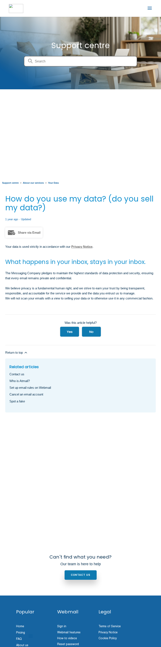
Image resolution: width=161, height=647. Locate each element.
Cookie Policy (108, 638)
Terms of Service (110, 626)
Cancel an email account (26, 394)
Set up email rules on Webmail (30, 387)
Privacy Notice (81, 246)
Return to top (14, 352)
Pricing (20, 632)
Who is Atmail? (19, 381)
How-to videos (67, 638)
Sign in (61, 626)
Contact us (16, 374)
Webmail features (68, 632)
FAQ (19, 638)
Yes (70, 331)
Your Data (53, 183)
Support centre (10, 183)
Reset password (68, 644)
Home (20, 626)
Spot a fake (17, 401)
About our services (33, 183)
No (91, 331)
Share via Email (29, 232)
